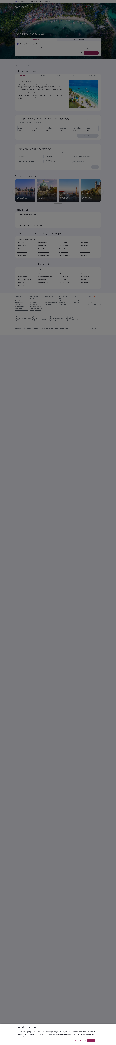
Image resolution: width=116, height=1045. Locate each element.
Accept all (91, 1040)
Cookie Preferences (80, 1040)
